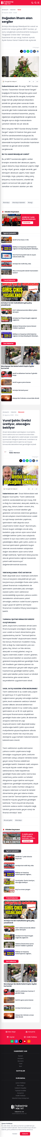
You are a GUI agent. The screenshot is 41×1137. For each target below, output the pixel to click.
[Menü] (38, 2)
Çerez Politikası (20, 1083)
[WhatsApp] (12, 1041)
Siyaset (20, 1056)
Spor (20, 1066)
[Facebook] (16, 1041)
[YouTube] (24, 1041)
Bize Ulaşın (12, 1032)
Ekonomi (20, 1061)
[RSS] (29, 1041)
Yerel (20, 1064)
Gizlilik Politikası (32, 1037)
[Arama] (35, 3)
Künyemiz (31, 1032)
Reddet (14, 1134)
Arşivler (11, 1037)
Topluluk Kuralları (20, 1091)
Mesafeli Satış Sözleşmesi (20, 1098)
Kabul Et (25, 1134)
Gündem (20, 1058)
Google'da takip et (11, 81)
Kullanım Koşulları (20, 1088)
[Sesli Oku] (29, 81)
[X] (20, 1041)
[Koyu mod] (32, 3)
